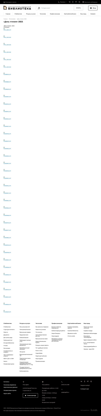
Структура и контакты (9, 329)
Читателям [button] (43, 14)
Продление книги (24, 334)
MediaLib (92, 14)
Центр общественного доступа (41, 335)
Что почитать (39, 332)
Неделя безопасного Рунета (41, 342)
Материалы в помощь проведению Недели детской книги (57, 340)
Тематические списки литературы (25, 359)
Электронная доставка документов (25, 344)
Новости (6, 332)
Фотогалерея (12, 19)
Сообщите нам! (84, 389)
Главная (8, 14)
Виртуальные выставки (41, 338)
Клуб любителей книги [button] (70, 14)
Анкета (5, 361)
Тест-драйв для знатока (42, 347)
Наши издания (39, 358)
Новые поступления (41, 329)
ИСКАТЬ (78, 8)
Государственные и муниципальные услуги (25, 368)
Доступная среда (8, 337)
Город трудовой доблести (90, 346)
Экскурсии (22, 351)
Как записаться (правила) (42, 326)
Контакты (6, 382)
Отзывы (6, 345)
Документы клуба (72, 333)
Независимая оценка (9, 364)
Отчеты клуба (71, 336)
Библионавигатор (24, 371)
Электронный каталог (25, 329)
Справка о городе (88, 330)
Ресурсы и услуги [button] (31, 14)
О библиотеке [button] (18, 14)
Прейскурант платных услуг (25, 341)
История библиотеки (9, 342)
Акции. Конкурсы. (56, 333)
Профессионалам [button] (55, 14)
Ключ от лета (39, 350)
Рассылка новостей (25, 326)
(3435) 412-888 (65, 384)
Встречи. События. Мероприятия (56, 327)
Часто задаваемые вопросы (8, 355)
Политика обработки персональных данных (10, 386)
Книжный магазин (24, 337)
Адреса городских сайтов (90, 339)
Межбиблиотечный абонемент (24, 348)
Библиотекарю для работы (58, 330)
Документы (6, 334)
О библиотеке (7, 326)
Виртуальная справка (25, 332)
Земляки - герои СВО (89, 349)
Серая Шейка (39, 353)
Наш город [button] (83, 14)
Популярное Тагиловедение (87, 336)
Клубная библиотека (73, 330)
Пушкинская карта (40, 361)
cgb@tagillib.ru (65, 392)
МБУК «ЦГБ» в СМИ (9, 358)
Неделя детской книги (41, 355)
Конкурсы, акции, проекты (42, 345)
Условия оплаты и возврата (8, 351)
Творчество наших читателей (88, 327)
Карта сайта (7, 393)
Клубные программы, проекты (73, 327)
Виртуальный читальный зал (26, 355)
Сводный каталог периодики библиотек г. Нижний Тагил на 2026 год (26, 363)
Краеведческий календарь (90, 333)
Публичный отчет (8, 340)
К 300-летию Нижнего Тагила (89, 343)
